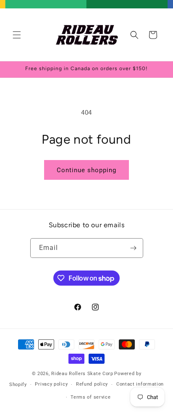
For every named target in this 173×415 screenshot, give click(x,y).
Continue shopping (86, 170)
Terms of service (90, 397)
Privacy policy (51, 384)
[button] (17, 35)
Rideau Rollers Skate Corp (82, 373)
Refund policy (92, 384)
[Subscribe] (133, 248)
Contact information (140, 384)
